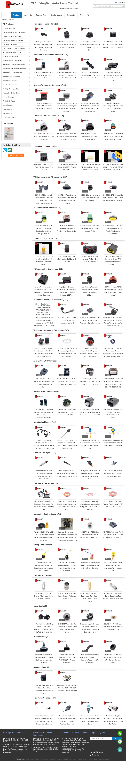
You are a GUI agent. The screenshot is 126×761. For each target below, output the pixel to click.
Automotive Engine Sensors (12, 93)
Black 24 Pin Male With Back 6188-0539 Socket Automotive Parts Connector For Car (67, 136)
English (120, 3)
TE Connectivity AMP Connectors (14, 48)
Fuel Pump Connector (10, 117)
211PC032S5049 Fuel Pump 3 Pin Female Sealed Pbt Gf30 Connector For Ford (90, 228)
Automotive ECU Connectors (12, 73)
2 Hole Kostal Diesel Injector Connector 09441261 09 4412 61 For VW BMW (16, 745)
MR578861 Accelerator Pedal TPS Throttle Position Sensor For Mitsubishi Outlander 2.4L (113, 534)
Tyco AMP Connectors (10, 44)
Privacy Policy (20, 759)
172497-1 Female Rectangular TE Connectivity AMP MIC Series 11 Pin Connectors (90, 167)
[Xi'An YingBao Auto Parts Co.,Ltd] (15, 4)
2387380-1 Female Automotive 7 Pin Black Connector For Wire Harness (90, 197)
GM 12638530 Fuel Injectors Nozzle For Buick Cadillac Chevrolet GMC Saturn (112, 473)
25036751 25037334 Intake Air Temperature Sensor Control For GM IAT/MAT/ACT (90, 534)
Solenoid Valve (8, 113)
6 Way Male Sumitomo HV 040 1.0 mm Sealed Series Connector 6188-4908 (46, 739)
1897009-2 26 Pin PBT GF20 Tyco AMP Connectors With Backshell (43, 167)
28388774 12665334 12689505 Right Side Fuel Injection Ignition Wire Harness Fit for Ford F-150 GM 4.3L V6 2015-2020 (44, 445)
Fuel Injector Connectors (11, 28)
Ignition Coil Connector (10, 56)
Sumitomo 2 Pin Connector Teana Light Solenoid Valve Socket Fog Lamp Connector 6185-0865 (75, 744)
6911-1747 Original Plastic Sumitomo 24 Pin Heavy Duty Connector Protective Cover (90, 75)
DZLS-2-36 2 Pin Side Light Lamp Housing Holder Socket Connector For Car (113, 626)
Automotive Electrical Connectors (14, 65)
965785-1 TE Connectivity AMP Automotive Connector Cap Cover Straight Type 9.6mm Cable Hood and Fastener (44, 200)
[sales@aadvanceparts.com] (120, 749)
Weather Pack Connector (11, 77)
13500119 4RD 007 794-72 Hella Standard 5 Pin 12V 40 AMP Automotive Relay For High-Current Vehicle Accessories (43, 353)
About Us (28, 15)
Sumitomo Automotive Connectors (14, 32)
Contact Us (71, 15)
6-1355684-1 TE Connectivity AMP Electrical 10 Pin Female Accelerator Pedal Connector (113, 197)
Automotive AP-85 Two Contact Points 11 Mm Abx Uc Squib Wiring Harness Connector (113, 442)
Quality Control (56, 15)
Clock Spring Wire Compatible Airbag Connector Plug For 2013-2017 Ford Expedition (90, 565)
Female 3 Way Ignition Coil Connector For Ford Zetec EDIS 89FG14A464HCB (90, 259)
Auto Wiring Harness (10, 81)
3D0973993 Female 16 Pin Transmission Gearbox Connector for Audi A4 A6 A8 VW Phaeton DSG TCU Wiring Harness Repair (44, 323)
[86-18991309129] (120, 741)
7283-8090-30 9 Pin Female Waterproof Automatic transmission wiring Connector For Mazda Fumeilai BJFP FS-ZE (113, 353)
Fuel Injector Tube (9, 101)
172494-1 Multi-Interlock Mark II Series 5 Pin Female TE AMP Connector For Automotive (113, 167)
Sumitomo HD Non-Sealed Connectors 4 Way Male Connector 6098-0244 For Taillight (46, 749)
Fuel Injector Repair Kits (11, 89)
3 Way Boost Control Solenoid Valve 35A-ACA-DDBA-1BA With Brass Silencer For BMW (67, 688)
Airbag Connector (9, 97)
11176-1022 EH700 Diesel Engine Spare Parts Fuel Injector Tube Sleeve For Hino (113, 596)
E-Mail (93, 752)
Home (6, 15)
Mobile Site (95, 755)
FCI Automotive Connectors (12, 52)
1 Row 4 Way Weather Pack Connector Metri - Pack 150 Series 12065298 (67, 412)
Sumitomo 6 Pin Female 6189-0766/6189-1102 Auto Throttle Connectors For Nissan (113, 136)
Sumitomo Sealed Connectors (13, 40)
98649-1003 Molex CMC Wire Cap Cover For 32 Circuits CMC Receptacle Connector (67, 381)
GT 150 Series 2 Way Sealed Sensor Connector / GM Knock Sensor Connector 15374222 (90, 412)
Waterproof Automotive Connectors (14, 69)
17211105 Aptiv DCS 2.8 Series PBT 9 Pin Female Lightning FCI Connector (43, 105)
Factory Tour (41, 15)
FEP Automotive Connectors (12, 61)
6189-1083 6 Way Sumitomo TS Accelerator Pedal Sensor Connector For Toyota (74, 751)
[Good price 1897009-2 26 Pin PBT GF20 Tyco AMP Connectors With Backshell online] (43, 156)
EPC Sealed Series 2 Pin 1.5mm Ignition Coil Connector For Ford (67, 259)
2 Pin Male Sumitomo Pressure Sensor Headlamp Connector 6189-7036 (46, 743)
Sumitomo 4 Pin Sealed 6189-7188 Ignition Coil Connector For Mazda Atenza (90, 136)
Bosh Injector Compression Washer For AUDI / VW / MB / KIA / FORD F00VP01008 (113, 504)
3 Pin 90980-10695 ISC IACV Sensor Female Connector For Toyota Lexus (44, 136)
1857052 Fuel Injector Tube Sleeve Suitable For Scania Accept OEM (67, 596)
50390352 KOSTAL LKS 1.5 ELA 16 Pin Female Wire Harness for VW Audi (67, 320)
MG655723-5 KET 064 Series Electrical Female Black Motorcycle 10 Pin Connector (44, 75)
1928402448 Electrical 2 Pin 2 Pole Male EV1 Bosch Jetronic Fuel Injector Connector (67, 44)
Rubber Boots (7, 109)
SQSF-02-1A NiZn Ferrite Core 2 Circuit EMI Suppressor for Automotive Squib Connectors (90, 320)
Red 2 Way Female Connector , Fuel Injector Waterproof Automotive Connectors (15, 751)
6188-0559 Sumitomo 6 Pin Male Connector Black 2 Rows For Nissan (74, 739)
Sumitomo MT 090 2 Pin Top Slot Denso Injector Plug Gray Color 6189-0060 (15, 740)
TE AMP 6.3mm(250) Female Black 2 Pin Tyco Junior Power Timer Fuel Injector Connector (113, 44)
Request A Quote (86, 15)
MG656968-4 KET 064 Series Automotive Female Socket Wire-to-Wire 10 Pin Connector (67, 75)
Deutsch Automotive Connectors (13, 36)
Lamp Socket (7, 105)
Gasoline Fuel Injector (10, 85)
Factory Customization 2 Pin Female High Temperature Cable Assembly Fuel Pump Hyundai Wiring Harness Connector (43, 721)
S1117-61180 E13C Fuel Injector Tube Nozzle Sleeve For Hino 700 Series (43, 596)
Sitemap (100, 752)
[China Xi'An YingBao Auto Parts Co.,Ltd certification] (9, 133)
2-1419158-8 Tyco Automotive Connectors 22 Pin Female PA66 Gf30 (67, 167)
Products (16, 15)
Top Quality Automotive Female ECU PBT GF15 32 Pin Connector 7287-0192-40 (90, 381)
